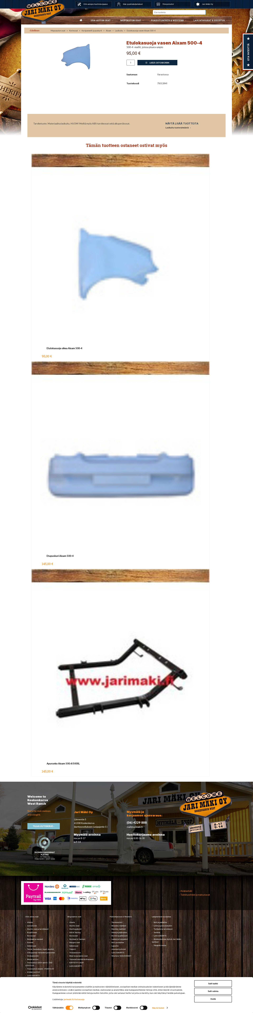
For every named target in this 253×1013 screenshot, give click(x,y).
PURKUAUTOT (33, 972)
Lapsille (115, 946)
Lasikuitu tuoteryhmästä (177, 127)
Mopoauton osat (130, 20)
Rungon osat (74, 942)
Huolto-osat (74, 926)
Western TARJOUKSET (121, 956)
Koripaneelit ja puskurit (92, 30)
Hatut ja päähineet (119, 932)
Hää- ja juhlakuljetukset (133, 4)
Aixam (108, 30)
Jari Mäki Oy (207, 4)
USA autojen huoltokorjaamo (95, 4)
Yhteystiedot (168, 4)
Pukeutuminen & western (167, 20)
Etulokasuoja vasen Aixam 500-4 (141, 30)
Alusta (30, 922)
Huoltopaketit (75, 929)
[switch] (96, 1008)
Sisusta (30, 942)
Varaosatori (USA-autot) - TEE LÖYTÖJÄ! (38, 964)
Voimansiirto (33, 956)
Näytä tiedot (158, 1008)
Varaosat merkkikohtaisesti (81, 959)
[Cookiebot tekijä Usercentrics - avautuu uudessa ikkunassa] (35, 1008)
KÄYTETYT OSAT (76, 962)
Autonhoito (32, 926)
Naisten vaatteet (118, 929)
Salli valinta (213, 991)
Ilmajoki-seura (160, 945)
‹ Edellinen (34, 30)
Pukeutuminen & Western (121, 916)
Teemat (157, 932)
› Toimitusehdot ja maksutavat (194, 894)
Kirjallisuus (32, 932)
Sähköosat (31, 946)
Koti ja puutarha (160, 922)
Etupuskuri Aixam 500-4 (60, 555)
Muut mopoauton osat (78, 956)
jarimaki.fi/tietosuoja (74, 999)
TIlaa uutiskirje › (44, 826)
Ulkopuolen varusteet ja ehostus (41, 952)
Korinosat (73, 30)
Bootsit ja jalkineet (119, 936)
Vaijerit (72, 949)
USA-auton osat (101, 20)
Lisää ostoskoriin (159, 62)
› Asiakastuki (185, 891)
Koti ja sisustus (117, 942)
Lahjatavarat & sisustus (209, 20)
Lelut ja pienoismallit (163, 926)
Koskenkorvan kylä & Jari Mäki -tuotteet (167, 940)
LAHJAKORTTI (33, 975)
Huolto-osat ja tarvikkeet (37, 929)
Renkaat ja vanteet (35, 939)
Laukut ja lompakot (119, 939)
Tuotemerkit (116, 922)
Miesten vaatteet (118, 926)
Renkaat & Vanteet (77, 939)
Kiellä (213, 999)
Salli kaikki (213, 983)
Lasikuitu (119, 30)
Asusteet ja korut (118, 949)
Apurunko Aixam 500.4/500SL (63, 763)
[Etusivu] (81, 20)
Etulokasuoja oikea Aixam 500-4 (64, 348)
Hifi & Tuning (75, 932)
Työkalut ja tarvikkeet (163, 929)
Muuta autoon (32, 959)
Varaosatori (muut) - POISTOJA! (40, 969)
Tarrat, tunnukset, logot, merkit (40, 949)
